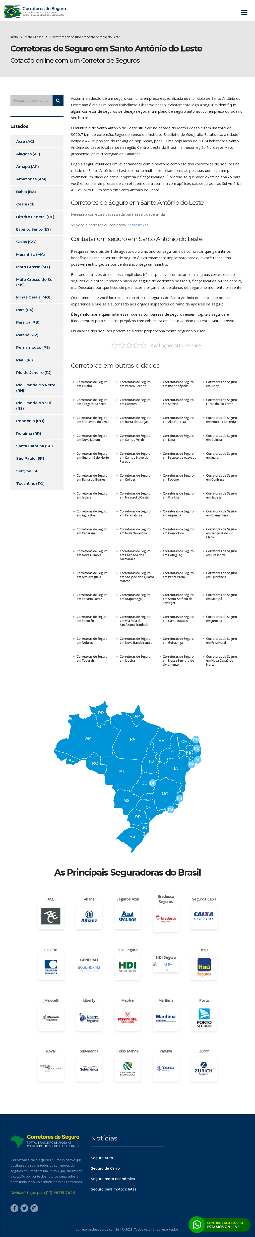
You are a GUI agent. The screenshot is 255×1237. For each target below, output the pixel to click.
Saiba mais (127, 647)
